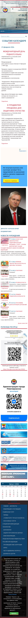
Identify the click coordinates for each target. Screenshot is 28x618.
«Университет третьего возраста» (13, 518)
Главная (5, 506)
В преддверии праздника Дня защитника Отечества (14, 108)
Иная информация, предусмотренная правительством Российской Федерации (14, 538)
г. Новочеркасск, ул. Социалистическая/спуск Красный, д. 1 (20, 24)
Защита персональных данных (13, 533)
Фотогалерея (7, 530)
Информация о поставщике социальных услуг (12, 510)
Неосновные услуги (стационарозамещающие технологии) (11, 524)
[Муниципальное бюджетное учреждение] (5, 12)
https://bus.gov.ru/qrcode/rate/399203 (14, 369)
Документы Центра (9, 553)
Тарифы (5, 515)
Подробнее (4, 101)
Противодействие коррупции (12, 544)
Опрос (5, 547)
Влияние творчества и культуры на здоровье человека (17, 263)
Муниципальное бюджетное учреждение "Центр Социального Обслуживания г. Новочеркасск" (15, 3)
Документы (13, 506)
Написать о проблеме (11, 181)
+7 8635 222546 (22, 17)
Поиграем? (19, 270)
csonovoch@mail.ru (22, 27)
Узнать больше (12, 594)
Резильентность (21, 282)
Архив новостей (22, 323)
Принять (14, 613)
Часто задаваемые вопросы (12, 550)
